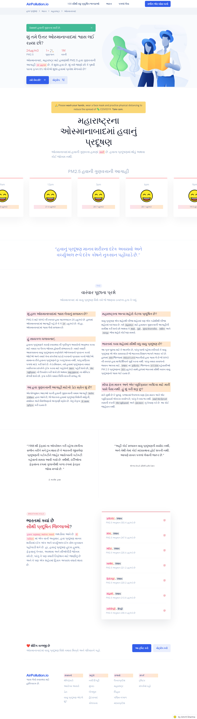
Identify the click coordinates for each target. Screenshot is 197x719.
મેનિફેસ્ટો (68, 680)
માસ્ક (71, 368)
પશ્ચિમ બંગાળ (120, 697)
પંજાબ (124, 365)
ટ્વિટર (142, 680)
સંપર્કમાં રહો (145, 686)
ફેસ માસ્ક (139, 403)
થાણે (133, 329)
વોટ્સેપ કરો (162, 648)
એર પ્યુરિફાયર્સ (122, 403)
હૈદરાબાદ (93, 697)
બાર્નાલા (110, 563)
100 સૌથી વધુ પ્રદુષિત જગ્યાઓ (83, 3)
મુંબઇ (91, 686)
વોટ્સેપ (56, 80)
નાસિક (162, 329)
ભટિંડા (109, 548)
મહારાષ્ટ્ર (55, 11)
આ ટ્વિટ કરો (141, 648)
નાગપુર (105, 333)
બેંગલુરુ (92, 691)
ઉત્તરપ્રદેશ (119, 680)
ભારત (109, 3)
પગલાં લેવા (124, 3)
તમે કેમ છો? (35, 80)
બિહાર (117, 691)
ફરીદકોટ (135, 365)
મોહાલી (110, 593)
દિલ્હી (120, 608)
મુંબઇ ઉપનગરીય (150, 329)
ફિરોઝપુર (110, 578)
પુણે (138, 329)
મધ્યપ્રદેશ (119, 703)
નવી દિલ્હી (111, 608)
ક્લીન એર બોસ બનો (157, 3)
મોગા (109, 533)
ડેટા (65, 691)
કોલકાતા (93, 703)
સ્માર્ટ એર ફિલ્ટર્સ (160, 399)
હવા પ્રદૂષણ (31, 11)
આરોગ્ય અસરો (71, 686)
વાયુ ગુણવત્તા (73, 372)
